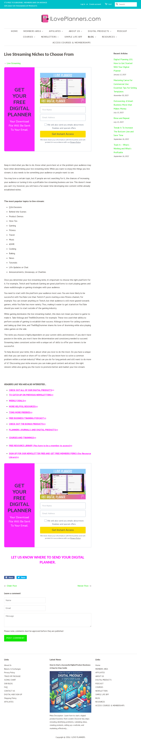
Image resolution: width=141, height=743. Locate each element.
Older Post (12, 585)
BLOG (91, 37)
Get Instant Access (63, 134)
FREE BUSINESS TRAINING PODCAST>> (27, 418)
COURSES (28, 37)
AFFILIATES (55, 31)
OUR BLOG (8, 683)
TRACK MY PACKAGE (12, 676)
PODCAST (122, 31)
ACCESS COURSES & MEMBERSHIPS (72, 43)
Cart (110, 4)
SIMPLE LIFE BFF (73, 37)
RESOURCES (109, 37)
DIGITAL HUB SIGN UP (13, 694)
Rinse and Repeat (122, 118)
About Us (7, 665)
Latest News (55, 660)
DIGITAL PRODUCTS (99, 31)
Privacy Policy (75, 142)
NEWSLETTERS (49, 37)
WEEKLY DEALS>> (17, 400)
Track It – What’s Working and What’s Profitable (122, 148)
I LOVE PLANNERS (78, 737)
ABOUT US (75, 31)
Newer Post (83, 585)
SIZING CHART (10, 680)
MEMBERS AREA (32, 31)
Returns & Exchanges (12, 669)
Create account (95, 4)
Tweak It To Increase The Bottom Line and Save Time (124, 131)
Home (14, 31)
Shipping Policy (10, 698)
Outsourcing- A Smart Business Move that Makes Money (123, 105)
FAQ (6, 687)
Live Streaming (14, 63)
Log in (83, 4)
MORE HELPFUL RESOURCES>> (23, 406)
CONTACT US (9, 691)
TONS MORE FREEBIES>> (20, 412)
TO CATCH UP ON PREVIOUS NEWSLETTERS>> (31, 394)
